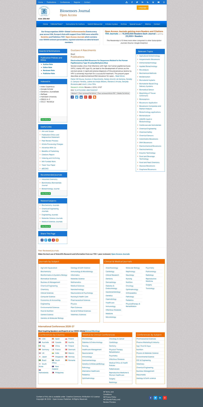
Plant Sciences (76, 307)
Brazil (43, 360)
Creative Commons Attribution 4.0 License (83, 397)
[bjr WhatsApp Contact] (164, 2)
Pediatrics (130, 300)
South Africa (56, 361)
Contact (87, 2)
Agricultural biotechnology (149, 56)
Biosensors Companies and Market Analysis (150, 107)
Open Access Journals (75, 37)
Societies (45, 37)
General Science (47, 315)
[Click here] (127, 2)
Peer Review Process (50, 141)
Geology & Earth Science (80, 268)
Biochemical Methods (147, 73)
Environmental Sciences (50, 307)
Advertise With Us (49, 148)
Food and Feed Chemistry (149, 162)
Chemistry (45, 289)
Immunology (111, 306)
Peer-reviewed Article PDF (106, 93)
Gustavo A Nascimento (94, 79)
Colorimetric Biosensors (148, 139)
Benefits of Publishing (50, 151)
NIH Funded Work (49, 161)
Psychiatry (150, 268)
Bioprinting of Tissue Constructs (147, 94)
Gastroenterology (89, 360)
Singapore (59, 357)
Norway (71, 357)
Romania (71, 360)
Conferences (65, 2)
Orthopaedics (131, 293)
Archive (124, 24)
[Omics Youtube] (158, 2)
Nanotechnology (77, 289)
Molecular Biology (133, 268)
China (57, 346)
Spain (57, 339)
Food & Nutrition (47, 311)
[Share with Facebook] (42, 240)
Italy (43, 346)
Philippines (59, 373)
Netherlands (43, 373)
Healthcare (110, 303)
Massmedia (141, 375)
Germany (45, 350)
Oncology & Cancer (116, 339)
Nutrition (129, 282)
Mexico (71, 353)
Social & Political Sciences (81, 311)
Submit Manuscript (95, 24)
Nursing (129, 279)
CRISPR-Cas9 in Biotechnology (145, 120)
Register (77, 2)
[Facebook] (151, 398)
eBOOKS (45, 169)
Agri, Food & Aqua (143, 346)
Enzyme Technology (147, 153)
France (58, 350)
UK (42, 353)
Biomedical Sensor (146, 90)
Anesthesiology (112, 268)
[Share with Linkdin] (49, 240)
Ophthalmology (132, 289)
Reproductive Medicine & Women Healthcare (119, 374)
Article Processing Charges (52, 144)
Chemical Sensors (146, 136)
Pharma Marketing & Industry (147, 342)
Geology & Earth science (146, 378)
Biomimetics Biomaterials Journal (51, 184)
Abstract (74, 93)
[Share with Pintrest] (53, 240)
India (57, 353)
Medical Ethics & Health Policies (118, 364)
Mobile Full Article (123, 93)
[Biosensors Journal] (44, 11)
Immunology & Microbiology (82, 271)
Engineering (45, 304)
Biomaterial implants (147, 80)
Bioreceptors (144, 99)
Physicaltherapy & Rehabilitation (133, 305)
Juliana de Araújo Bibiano (97, 82)
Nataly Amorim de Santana (114, 79)
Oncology (129, 286)
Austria (71, 342)
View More (45, 119)
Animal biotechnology (147, 63)
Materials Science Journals (52, 218)
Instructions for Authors (75, 24)
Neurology (130, 275)
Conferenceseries (78, 32)
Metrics (148, 24)
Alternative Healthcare (91, 371)
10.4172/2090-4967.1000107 (86, 90)
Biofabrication (144, 77)
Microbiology (111, 317)
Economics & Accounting (50, 300)
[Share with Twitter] (45, 240)
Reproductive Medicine (151, 280)
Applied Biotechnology (148, 66)
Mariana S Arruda (114, 82)
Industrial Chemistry (49, 179)
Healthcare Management (92, 350)
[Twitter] (155, 398)
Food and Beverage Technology (147, 157)
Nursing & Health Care (79, 297)
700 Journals (111, 34)
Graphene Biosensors (147, 169)
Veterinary (140, 364)
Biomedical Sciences (49, 279)
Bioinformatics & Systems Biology (54, 275)
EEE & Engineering (143, 360)
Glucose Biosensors (147, 166)
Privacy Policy (110, 397)
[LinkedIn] (160, 398)
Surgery (149, 285)
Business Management (145, 371)
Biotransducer (144, 116)
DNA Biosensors (145, 142)
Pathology (130, 297)
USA (43, 339)
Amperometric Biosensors (149, 59)
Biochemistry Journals (50, 205)
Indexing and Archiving (51, 158)
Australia (45, 342)
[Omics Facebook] (132, 2)
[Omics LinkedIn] (142, 2)
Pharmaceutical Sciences (80, 300)
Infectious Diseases (113, 310)
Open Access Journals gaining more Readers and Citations (134, 31)
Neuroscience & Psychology (82, 293)
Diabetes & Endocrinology (111, 287)
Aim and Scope (48, 131)
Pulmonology (151, 271)
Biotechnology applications (150, 112)
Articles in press (111, 24)
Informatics (75, 275)
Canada (58, 342)
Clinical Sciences (47, 293)
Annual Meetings (93, 331)
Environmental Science (145, 357)
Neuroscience (87, 353)
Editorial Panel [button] (56, 24)
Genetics (109, 296)
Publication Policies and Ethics (51, 58)
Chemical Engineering (147, 129)
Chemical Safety (145, 132)
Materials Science (77, 279)
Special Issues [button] (135, 24)
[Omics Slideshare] (153, 2)
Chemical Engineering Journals (50, 210)
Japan (44, 357)
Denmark (71, 350)
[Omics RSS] (147, 2)
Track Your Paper (48, 165)
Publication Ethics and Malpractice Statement (50, 136)
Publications (51, 2)
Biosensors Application (148, 103)
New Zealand (55, 367)
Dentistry (109, 279)
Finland (71, 346)
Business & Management (50, 282)
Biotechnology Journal (50, 189)
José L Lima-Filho (89, 84)
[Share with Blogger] (57, 240)
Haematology (111, 299)
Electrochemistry (146, 149)
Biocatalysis (144, 70)
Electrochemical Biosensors (150, 146)
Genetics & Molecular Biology (52, 318)
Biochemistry (46, 271)
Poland (71, 339)
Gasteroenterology (113, 292)
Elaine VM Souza (77, 79)
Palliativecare (114, 369)
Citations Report (48, 155)
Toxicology (150, 288)
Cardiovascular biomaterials (150, 125)
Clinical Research (112, 275)
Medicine (109, 313)
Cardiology (110, 271)
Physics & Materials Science (147, 353)
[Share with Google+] (85, 97)
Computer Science (48, 297)
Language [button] (142, 8)
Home (40, 2)
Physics (74, 304)
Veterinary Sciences (78, 315)
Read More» (120, 76)
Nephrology (130, 271)
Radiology (150, 275)
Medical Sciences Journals (52, 222)
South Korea (43, 365)
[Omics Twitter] (137, 2)
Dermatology (111, 282)
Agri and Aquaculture (49, 268)
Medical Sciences (77, 286)
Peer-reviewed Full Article (87, 93)
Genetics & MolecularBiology (93, 364)
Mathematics (76, 282)
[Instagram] (165, 398)
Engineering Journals (50, 215)
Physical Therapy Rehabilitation (116, 351)
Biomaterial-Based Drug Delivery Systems (148, 85)
